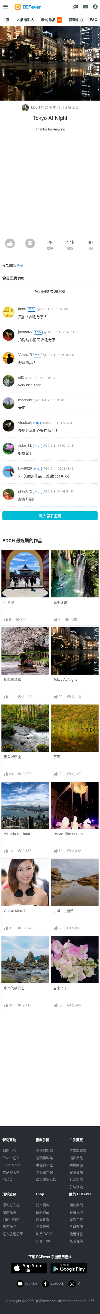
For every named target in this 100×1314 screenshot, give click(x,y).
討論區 (8, 1179)
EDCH (35, 107)
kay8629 (25, 468)
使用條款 (76, 1233)
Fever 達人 (11, 1157)
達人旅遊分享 (13, 1233)
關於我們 (76, 1204)
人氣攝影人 (25, 19)
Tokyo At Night (65, 679)
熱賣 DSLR (44, 1233)
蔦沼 (56, 756)
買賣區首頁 (77, 1150)
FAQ (94, 19)
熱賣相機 (43, 1219)
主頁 (6, 19)
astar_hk (25, 445)
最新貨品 (43, 1212)
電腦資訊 (76, 1172)
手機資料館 (44, 1165)
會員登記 (76, 1226)
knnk (22, 308)
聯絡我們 (76, 1212)
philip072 (25, 490)
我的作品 (51, 19)
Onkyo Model (14, 910)
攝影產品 (76, 1157)
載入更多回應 (50, 515)
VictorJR (25, 354)
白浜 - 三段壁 (63, 911)
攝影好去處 (11, 1204)
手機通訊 (76, 1165)
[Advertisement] (50, 186)
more (94, 540)
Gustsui (24, 422)
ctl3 (21, 377)
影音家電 (76, 1179)
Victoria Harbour (17, 833)
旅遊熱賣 (9, 1212)
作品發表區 (11, 1172)
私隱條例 (76, 1241)
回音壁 (9, 602)
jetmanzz (25, 331)
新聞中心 (9, 1150)
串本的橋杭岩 (14, 988)
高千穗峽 (60, 602)
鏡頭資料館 (44, 1157)
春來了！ (60, 988)
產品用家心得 (46, 1179)
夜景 (20, 265)
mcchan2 (25, 399)
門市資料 (43, 1204)
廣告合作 (76, 1219)
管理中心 (76, 19)
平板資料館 (44, 1172)
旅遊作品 (9, 1226)
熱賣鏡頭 (43, 1226)
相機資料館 (44, 1150)
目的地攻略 (11, 1219)
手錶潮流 (76, 1186)
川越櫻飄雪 (12, 679)
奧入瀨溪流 (12, 756)
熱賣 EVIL (43, 1241)
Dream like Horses (68, 833)
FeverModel (12, 1165)
